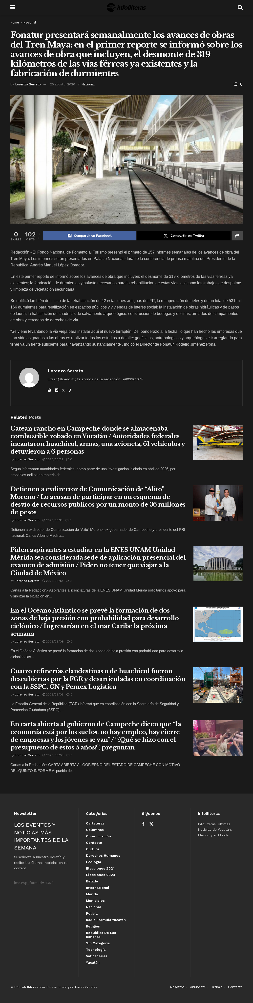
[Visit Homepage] (126, 7)
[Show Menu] (12, 7)
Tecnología (95, 950)
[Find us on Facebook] (143, 824)
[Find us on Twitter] (151, 824)
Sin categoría (98, 943)
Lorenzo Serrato (28, 84)
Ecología (93, 862)
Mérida (92, 894)
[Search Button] (240, 7)
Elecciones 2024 (100, 875)
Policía (92, 913)
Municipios (95, 900)
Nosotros (177, 987)
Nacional (29, 22)
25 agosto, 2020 (62, 84)
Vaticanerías (96, 956)
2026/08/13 (54, 520)
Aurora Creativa (85, 987)
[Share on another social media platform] (237, 235)
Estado (92, 881)
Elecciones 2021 (100, 868)
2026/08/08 (54, 641)
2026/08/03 (54, 755)
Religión (93, 926)
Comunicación (98, 836)
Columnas (95, 830)
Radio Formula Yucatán (106, 920)
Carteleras (95, 823)
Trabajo (217, 987)
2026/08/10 (54, 581)
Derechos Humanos (103, 855)
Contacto (94, 843)
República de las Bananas (101, 935)
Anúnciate (198, 987)
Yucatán (93, 962)
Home (14, 22)
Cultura (92, 849)
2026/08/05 (54, 694)
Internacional (97, 888)
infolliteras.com (33, 987)
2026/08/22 (54, 459)
